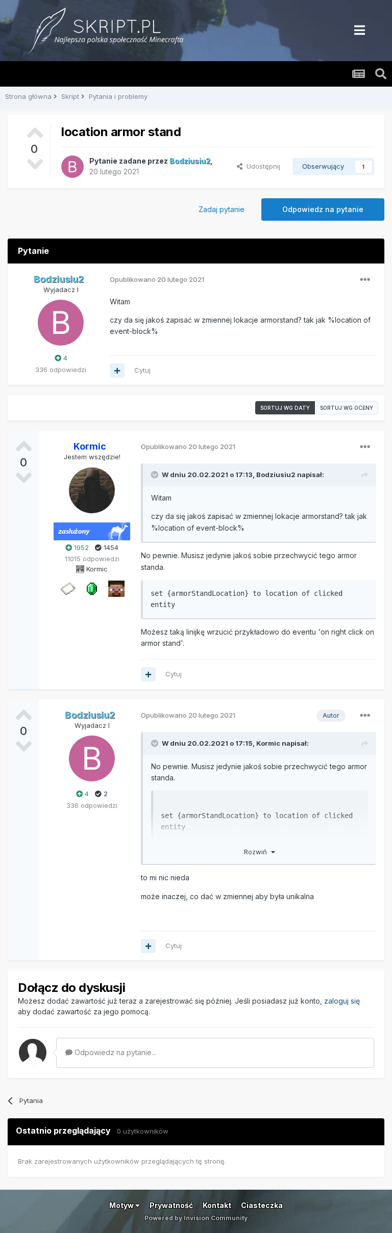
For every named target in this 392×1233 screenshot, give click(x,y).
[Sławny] (92, 588)
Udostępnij (261, 166)
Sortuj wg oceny (346, 408)
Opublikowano (157, 279)
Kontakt (217, 1205)
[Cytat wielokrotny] (117, 370)
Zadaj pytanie (221, 209)
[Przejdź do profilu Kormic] (92, 490)
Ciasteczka (262, 1205)
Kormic (268, 743)
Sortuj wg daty (285, 408)
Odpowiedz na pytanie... (114, 1052)
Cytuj (142, 370)
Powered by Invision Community (196, 1218)
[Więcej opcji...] (365, 280)
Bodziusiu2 (276, 474)
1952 (80, 547)
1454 (110, 547)
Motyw (122, 1205)
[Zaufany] (116, 588)
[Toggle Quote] (155, 474)
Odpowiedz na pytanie (322, 209)
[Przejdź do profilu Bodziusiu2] (72, 166)
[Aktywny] (67, 588)
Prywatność (171, 1205)
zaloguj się (342, 1000)
